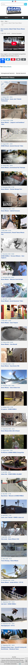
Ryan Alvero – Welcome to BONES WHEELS (12, 495)
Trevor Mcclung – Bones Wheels (9, 560)
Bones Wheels (7, 66)
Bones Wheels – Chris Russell (9, 344)
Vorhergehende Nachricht (7, 73)
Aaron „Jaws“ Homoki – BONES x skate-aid (12, 517)
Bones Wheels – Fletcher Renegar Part (11, 189)
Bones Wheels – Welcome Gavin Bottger (12, 279)
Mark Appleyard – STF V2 (8, 625)
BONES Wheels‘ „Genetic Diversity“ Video (12, 146)
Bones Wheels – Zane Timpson (9, 322)
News (6, 21)
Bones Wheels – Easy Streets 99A (10, 366)
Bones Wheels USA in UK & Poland (10, 431)
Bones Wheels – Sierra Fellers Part (10, 387)
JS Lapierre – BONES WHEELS (9, 409)
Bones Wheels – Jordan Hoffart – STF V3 (12, 582)
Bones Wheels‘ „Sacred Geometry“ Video (12, 301)
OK (20, 663)
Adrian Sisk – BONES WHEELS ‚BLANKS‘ (11, 474)
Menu (6, 17)
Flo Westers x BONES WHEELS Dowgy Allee (12, 452)
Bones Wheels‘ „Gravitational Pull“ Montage (13, 167)
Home (2, 21)
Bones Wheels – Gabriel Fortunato (10, 211)
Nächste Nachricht (21, 73)
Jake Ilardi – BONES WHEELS (8, 604)
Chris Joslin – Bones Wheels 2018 (10, 539)
